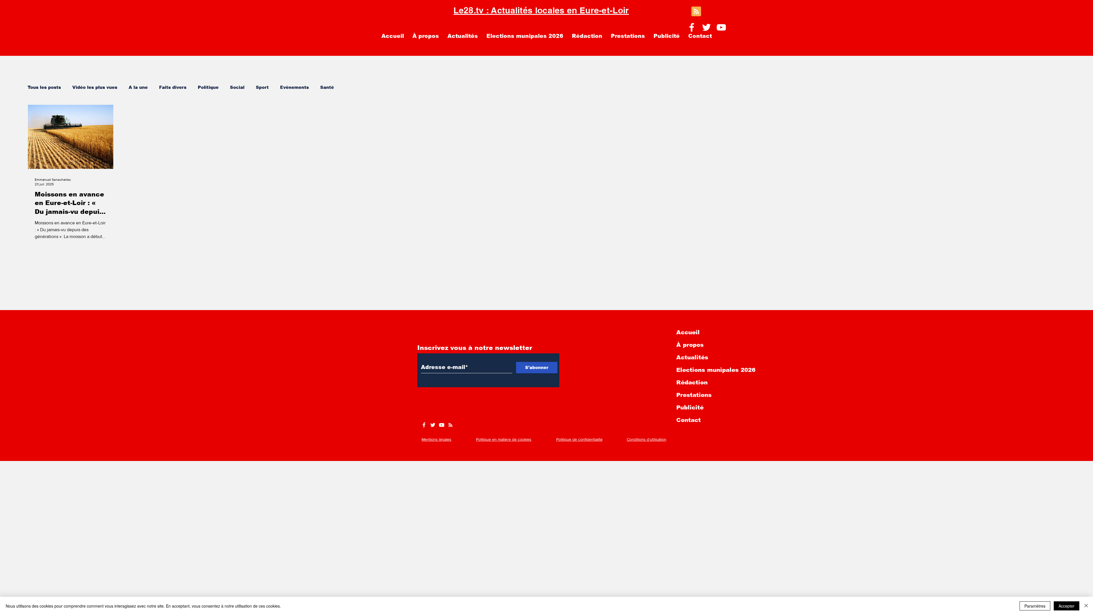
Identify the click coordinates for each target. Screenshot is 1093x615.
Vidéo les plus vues (94, 87)
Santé (327, 87)
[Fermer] (1086, 605)
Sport (262, 87)
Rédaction (692, 382)
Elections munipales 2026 (715, 370)
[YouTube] (721, 27)
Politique (208, 87)
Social (237, 87)
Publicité (690, 407)
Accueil (688, 332)
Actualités (692, 357)
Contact (688, 420)
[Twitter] (706, 27)
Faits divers (172, 87)
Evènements (294, 87)
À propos (690, 345)
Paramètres (1034, 606)
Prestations (694, 395)
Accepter (1066, 606)
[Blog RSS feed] (696, 12)
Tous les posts (44, 87)
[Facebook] (691, 27)
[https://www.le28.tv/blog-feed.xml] (450, 425)
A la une (138, 87)
